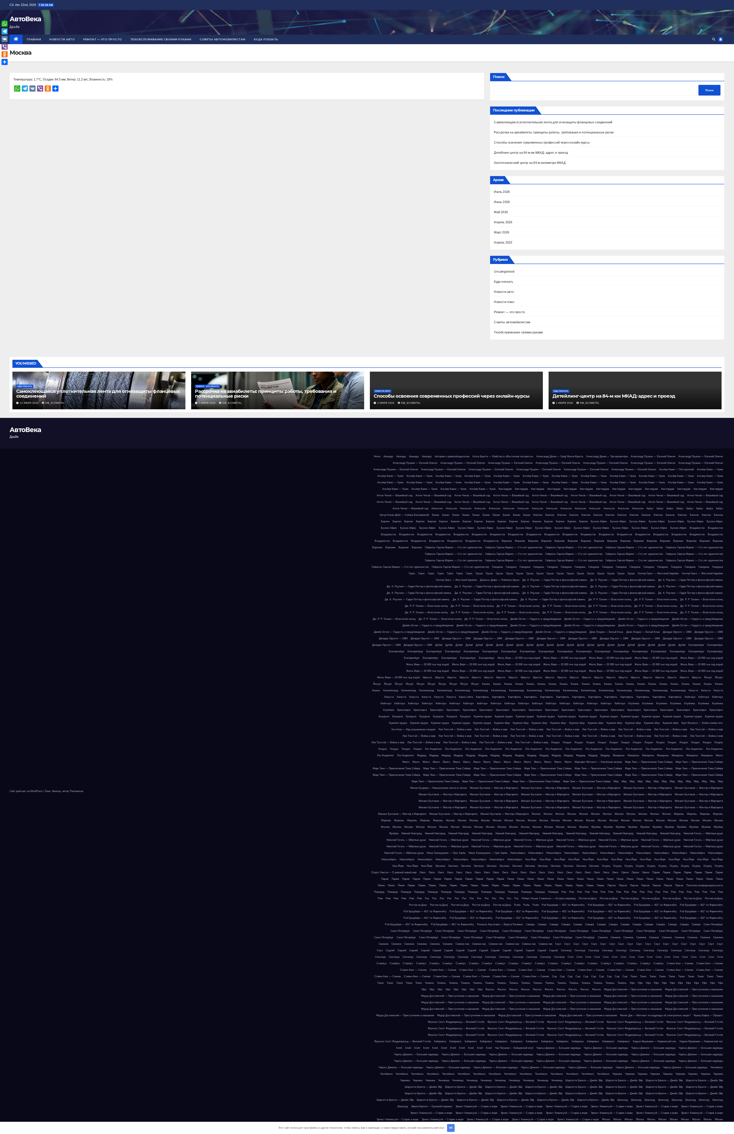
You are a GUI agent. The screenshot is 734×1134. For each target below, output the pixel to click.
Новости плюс (504, 302)
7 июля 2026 (207, 403)
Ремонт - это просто (207, 386)
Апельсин (437, 508)
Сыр (554, 976)
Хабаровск (440, 1041)
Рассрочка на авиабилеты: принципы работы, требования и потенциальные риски (554, 132)
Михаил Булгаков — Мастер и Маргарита (494, 787)
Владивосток (697, 527)
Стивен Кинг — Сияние (680, 963)
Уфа (632, 982)
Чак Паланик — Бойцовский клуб (514, 1047)
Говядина (497, 566)
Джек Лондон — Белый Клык (606, 631)
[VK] (4, 39)
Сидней (390, 950)
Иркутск (427, 677)
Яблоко (606, 1119)
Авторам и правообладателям (452, 456)
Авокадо (388, 456)
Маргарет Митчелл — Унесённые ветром (598, 761)
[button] (713, 39)
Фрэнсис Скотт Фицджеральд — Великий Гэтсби (456, 1021)
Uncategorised (504, 271)
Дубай (438, 644)
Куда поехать (266, 39)
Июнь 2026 (502, 202)
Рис (427, 898)
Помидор (379, 891)
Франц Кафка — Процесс (708, 1015)
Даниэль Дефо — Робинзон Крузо (499, 579)
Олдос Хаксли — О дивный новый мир (394, 872)
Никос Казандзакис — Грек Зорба (446, 852)
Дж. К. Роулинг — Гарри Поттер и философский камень (554, 579)
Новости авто (62, 39)
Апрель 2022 (503, 242)
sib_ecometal (55, 403)
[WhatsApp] (4, 24)
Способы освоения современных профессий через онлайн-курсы (541, 142)
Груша (479, 573)
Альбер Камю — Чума (710, 469)
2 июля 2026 (386, 403)
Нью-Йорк (531, 859)
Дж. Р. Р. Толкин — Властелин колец (609, 599)
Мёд (616, 781)
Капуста (693, 690)
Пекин (510, 878)
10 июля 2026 (29, 403)
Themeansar (76, 791)
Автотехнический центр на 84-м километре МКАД (530, 162)
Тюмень (429, 982)
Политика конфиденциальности (704, 885)
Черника (617, 1073)
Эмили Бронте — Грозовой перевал (431, 1106)
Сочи (570, 956)
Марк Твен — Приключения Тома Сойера (648, 761)
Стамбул (382, 963)
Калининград (390, 690)
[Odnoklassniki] (4, 54)
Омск (423, 872)
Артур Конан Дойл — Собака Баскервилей (404, 514)
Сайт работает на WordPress (26, 791)
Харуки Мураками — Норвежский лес (654, 1041)
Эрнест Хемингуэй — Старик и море (476, 1106)
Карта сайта (466, 696)
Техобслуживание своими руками (160, 39)
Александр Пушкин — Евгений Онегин (653, 456)
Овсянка (440, 865)
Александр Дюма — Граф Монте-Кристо (559, 456)
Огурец (606, 865)
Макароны (618, 755)
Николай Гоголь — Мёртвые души (703, 833)
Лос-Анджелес (433, 748)
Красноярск (404, 709)
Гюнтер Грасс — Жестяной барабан (658, 573)
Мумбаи (583, 826)
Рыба (517, 904)
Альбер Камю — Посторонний (676, 469)
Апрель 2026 (503, 222)
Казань (486, 683)
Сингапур (566, 950)
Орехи (625, 872)
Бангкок (537, 514)
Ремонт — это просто (102, 39)
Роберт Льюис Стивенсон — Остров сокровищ (549, 898)
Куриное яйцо (502, 722)
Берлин (385, 521)
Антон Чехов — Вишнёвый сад (394, 495)
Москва (450, 820)
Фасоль (490, 989)
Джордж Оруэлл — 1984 (677, 631)
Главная (34, 39)
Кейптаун (690, 696)
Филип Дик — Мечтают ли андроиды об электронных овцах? (655, 1015)
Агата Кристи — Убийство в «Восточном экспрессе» (503, 456)
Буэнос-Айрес (599, 521)
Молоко (536, 813)
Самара (530, 924)
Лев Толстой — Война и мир (454, 729)
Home (377, 456)
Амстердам (505, 488)
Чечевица (443, 1080)
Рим (563, 891)
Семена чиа (462, 943)
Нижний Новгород (411, 833)
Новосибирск (517, 852)
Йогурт (708, 677)
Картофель (482, 696)
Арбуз (649, 508)
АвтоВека (25, 19)
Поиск (499, 77)
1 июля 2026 (565, 403)
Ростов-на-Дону (588, 898)
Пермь (411, 885)
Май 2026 (501, 212)
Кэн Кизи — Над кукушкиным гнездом (413, 729)
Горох (412, 573)
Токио (633, 976)
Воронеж (507, 540)
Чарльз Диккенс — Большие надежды (558, 1047)
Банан (435, 514)
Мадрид (421, 755)
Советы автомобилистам (222, 39)
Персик (611, 885)
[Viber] (4, 46)
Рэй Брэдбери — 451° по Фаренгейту (563, 904)
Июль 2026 (502, 191)
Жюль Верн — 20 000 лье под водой (519, 657)
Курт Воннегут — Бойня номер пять (702, 722)
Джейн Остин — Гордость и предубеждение (535, 618)
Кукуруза (384, 716)
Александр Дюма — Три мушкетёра (607, 456)
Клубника (633, 703)
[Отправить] (4, 62)
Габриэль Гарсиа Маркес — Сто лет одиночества (453, 547)
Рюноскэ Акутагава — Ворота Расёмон (500, 924)
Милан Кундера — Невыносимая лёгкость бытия (438, 787)
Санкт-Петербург (713, 924)
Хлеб (399, 1047)
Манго (719, 755)
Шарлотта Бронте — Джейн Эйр (583, 1080)
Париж (656, 872)
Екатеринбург (696, 644)
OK (451, 1127)
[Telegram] (4, 31)
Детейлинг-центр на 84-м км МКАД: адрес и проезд (531, 152)
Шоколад (622, 1099)
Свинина (603, 937)
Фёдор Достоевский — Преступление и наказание (633, 989)
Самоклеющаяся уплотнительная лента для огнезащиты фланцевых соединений (553, 122)
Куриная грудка (483, 716)
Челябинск (716, 1067)
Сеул (558, 943)
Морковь (679, 813)
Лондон (555, 742)
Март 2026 (501, 232)
